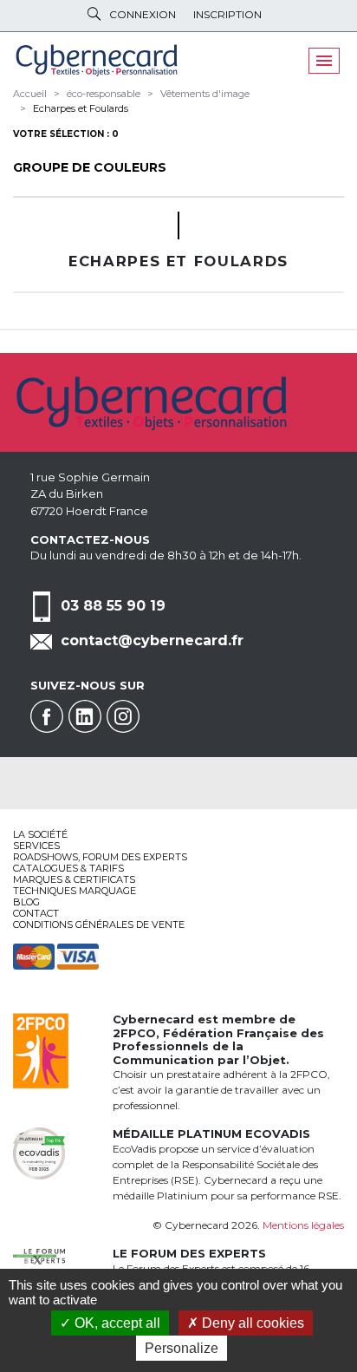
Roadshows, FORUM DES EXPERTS (100, 857)
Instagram (123, 716)
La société (40, 834)
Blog (26, 902)
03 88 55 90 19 (113, 606)
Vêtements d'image (205, 94)
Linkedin (84, 716)
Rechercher (94, 14)
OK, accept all (115, 1323)
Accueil (30, 94)
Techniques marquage (74, 891)
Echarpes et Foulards (80, 108)
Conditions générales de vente (99, 924)
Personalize (181, 1348)
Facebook (46, 716)
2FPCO (134, 1033)
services (36, 846)
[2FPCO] (40, 1049)
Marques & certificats (74, 879)
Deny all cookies (251, 1323)
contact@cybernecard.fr (152, 640)
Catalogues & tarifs (68, 868)
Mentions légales (303, 1225)
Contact (36, 913)
